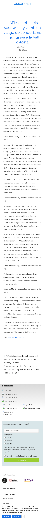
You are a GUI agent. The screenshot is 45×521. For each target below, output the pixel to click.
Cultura (8, 438)
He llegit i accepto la (21, 456)
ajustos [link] (19, 512)
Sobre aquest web (9, 494)
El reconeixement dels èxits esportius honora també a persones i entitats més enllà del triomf (21, 369)
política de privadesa (29, 456)
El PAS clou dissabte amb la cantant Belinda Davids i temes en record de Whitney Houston (20, 359)
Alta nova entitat (8, 499)
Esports (9, 441)
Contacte (6, 503)
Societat (9, 444)
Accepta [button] (6, 516)
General (22, 50)
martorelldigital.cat (16, 337)
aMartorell (22, 4)
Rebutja (16, 516)
